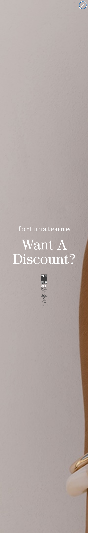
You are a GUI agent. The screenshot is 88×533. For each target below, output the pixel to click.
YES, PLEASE (44, 279)
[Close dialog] (82, 5)
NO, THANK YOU (44, 291)
